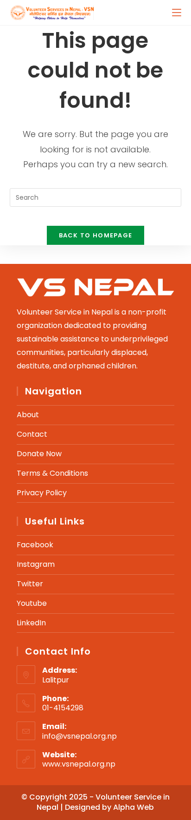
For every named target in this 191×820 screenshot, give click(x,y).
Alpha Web (133, 807)
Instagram (36, 564)
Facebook (35, 544)
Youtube (32, 603)
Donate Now (39, 453)
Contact (32, 434)
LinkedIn (31, 622)
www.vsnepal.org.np (78, 764)
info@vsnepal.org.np (79, 736)
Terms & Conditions (52, 473)
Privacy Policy (42, 492)
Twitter (30, 583)
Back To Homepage (96, 235)
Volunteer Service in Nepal (103, 802)
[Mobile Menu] (176, 12)
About (28, 414)
